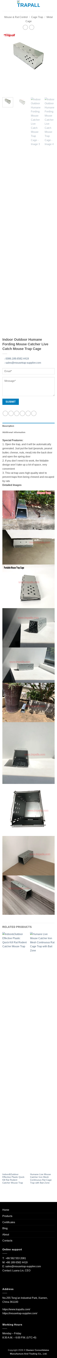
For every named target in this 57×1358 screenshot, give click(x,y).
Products (7, 1216)
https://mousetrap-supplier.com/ (19, 1313)
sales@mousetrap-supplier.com (22, 362)
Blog (5, 1228)
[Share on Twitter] (16, 413)
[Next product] (25, 27)
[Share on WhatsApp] (5, 413)
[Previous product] (31, 27)
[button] (4, 5)
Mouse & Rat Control (16, 17)
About (5, 1234)
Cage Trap (37, 17)
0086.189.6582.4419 (16, 358)
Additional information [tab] (13, 432)
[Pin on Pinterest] (28, 413)
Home (5, 1210)
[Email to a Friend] (22, 413)
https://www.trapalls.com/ (16, 1309)
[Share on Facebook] (11, 413)
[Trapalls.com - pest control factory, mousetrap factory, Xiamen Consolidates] (28, 5)
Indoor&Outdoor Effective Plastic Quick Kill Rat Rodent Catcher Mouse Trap (13, 1178)
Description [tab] (8, 426)
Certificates (8, 1222)
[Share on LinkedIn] (33, 413)
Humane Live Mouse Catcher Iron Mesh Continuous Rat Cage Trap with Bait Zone (41, 1178)
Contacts (7, 1240)
